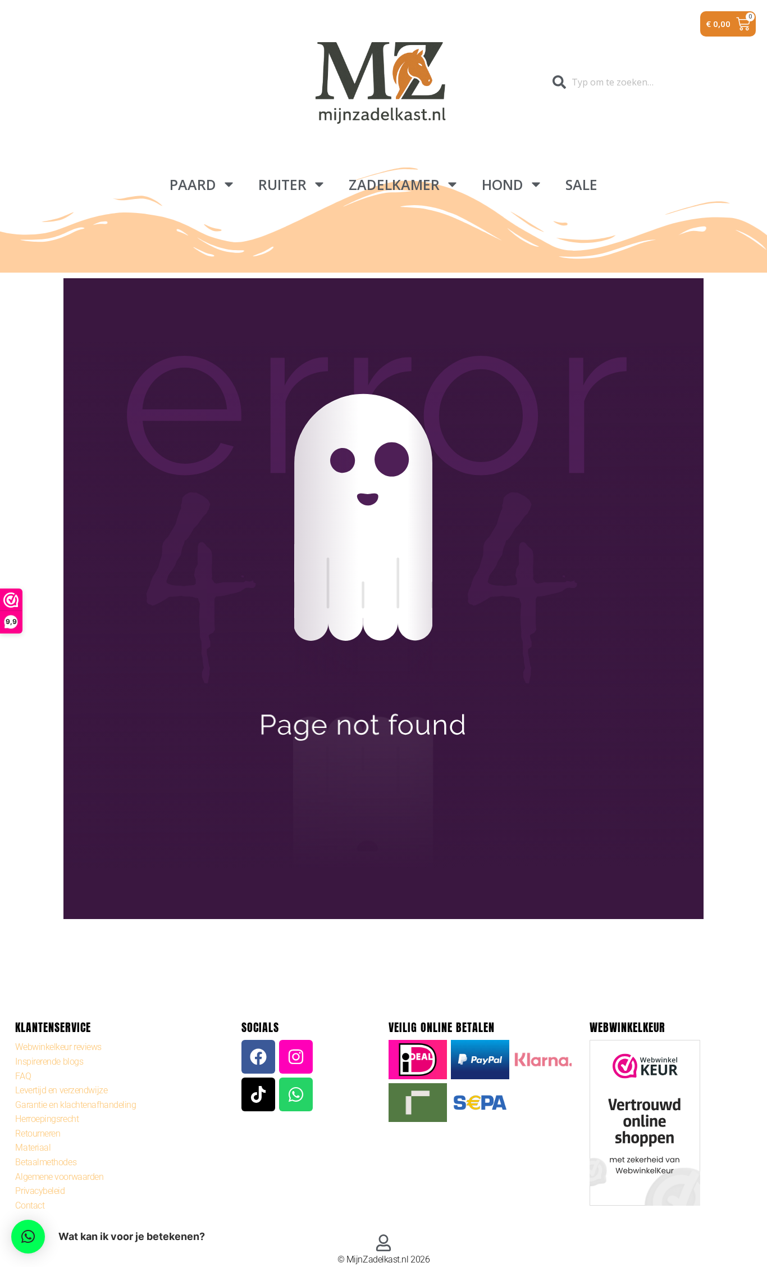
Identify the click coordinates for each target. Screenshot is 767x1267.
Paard (193, 184)
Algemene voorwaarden (59, 1176)
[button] (28, 1237)
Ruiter (282, 184)
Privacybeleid (40, 1190)
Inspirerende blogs (49, 1061)
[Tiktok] (258, 1094)
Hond (502, 184)
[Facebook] (258, 1057)
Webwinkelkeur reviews (58, 1047)
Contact (29, 1205)
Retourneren (37, 1133)
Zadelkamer (394, 184)
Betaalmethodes (45, 1162)
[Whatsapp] (296, 1094)
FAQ (23, 1076)
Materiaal (33, 1147)
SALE (581, 184)
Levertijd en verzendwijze (61, 1090)
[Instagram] (296, 1057)
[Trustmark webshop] (645, 1125)
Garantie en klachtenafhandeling (75, 1104)
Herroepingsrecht (47, 1119)
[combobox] (617, 82)
